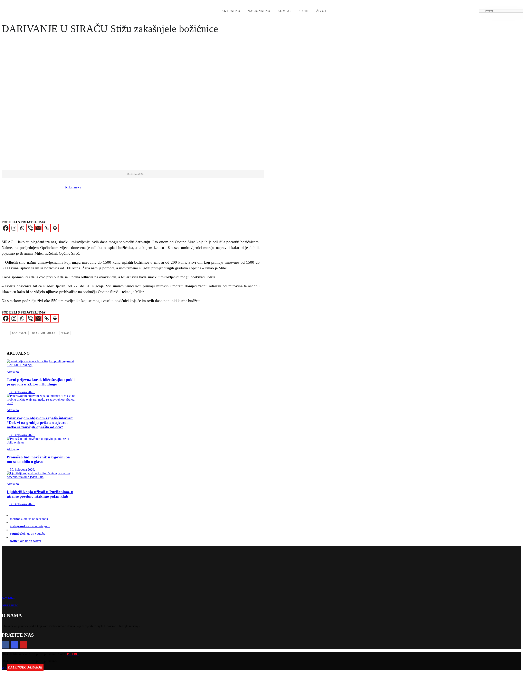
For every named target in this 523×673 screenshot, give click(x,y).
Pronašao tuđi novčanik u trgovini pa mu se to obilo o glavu (38, 459)
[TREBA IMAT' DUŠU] (41, 399)
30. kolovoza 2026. (22, 392)
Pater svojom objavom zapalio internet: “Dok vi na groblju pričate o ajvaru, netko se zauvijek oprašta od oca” (40, 422)
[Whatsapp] (22, 228)
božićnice (19, 333)
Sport (304, 10)
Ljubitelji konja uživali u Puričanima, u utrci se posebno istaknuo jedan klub (40, 494)
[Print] (55, 228)
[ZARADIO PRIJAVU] (41, 440)
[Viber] (30, 228)
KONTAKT (8, 597)
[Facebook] (6, 228)
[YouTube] (23, 644)
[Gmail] (38, 228)
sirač (65, 333)
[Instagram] (14, 228)
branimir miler (44, 333)
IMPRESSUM (10, 605)
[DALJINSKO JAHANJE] (41, 475)
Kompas (284, 10)
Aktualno (230, 10)
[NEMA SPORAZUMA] (41, 363)
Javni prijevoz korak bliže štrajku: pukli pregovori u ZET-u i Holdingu (41, 381)
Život (321, 10)
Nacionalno (259, 10)
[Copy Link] (46, 228)
